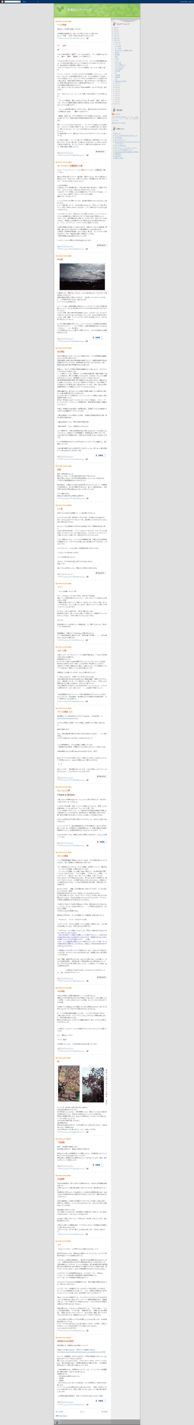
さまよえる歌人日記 (120, 145)
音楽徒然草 (118, 154)
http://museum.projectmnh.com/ (67, 718)
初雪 (59, 470)
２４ (59, 1245)
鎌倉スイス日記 (119, 158)
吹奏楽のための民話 (65, 1341)
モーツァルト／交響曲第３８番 (69, 166)
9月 (116, 85)
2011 (115, 34)
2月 (116, 99)
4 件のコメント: (80, 155)
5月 (116, 93)
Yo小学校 (61, 991)
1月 (116, 101)
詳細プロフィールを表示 (119, 122)
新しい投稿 (59, 1411)
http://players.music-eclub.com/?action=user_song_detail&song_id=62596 (81, 1352)
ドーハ (60, 587)
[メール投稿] (87, 38)
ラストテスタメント (120, 139)
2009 (115, 38)
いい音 (60, 509)
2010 (115, 36)
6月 (116, 91)
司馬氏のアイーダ (79, 10)
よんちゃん (117, 114)
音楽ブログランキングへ (65, 153)
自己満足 (60, 352)
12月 (116, 42)
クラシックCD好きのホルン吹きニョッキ (126, 135)
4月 (116, 95)
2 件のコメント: (80, 38)
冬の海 (60, 259)
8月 (116, 87)
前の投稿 (104, 1411)
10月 (116, 83)
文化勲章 (60, 1179)
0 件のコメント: (79, 248)
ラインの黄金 (62, 856)
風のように (118, 133)
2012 (115, 32)
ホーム (82, 1411)
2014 (115, 28)
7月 (116, 89)
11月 (116, 44)
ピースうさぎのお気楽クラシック (124, 149)
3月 (116, 97)
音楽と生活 (118, 156)
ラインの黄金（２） (65, 712)
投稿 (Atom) (63, 1416)
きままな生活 (118, 137)
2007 (115, 103)
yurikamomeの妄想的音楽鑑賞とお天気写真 (127, 152)
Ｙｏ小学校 (61, 25)
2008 (115, 40)
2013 (115, 30)
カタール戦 (61, 651)
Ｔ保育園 (60, 1142)
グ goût (61, 45)
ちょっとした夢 (63, 790)
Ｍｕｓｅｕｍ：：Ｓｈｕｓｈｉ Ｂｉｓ (126, 147)
